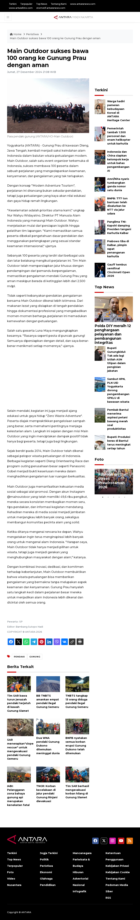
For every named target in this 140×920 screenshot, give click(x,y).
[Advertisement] (48, 378)
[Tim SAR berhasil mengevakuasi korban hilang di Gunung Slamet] (77, 774)
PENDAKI (19, 656)
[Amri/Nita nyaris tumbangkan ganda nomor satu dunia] (100, 184)
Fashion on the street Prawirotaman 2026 (112, 480)
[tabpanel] (114, 481)
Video (11, 878)
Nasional (79, 885)
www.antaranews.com (82, 4)
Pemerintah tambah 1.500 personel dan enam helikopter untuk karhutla (118, 136)
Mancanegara (82, 853)
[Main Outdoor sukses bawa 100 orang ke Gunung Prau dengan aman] (114, 309)
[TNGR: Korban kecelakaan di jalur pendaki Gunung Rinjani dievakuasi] (48, 774)
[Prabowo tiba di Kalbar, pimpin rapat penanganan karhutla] (100, 246)
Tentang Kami (59, 4)
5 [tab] (125, 497)
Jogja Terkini (49, 853)
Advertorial (80, 878)
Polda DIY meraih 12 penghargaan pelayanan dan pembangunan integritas (113, 334)
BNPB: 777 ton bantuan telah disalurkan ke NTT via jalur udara (117, 206)
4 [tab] (119, 497)
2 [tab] (108, 497)
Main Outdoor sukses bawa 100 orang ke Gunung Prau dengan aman (55, 38)
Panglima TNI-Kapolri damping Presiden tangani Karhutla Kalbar (119, 227)
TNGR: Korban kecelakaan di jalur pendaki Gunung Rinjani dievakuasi (46, 793)
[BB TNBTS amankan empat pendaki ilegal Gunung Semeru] (48, 684)
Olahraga (46, 878)
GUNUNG (34, 656)
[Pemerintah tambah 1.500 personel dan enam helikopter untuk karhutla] (100, 133)
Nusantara (14, 885)
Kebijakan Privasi (117, 866)
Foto (99, 459)
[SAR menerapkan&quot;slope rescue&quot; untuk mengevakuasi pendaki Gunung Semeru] (20, 727)
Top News (41, 4)
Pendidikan (48, 885)
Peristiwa (32, 34)
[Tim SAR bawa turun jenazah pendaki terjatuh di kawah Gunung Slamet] (19, 684)
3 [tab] (114, 497)
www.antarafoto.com (21, 8)
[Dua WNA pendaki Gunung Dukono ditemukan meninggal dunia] (48, 726)
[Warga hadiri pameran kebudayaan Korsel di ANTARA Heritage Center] (100, 106)
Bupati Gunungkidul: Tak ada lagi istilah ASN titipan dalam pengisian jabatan (116, 359)
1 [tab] (103, 497)
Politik (44, 859)
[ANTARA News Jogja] (73, 17)
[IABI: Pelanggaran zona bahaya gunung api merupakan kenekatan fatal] (19, 774)
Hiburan (78, 872)
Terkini (13, 4)
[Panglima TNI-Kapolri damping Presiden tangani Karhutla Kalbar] (100, 227)
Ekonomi (46, 872)
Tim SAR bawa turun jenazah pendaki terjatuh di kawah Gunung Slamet (19, 703)
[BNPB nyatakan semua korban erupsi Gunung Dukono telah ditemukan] (77, 726)
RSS (108, 897)
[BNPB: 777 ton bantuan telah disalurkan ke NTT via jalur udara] (100, 203)
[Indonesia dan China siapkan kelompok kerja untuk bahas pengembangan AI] (100, 157)
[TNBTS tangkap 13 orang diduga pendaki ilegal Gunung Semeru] (77, 684)
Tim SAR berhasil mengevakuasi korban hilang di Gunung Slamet (77, 791)
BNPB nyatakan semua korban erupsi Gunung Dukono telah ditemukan (76, 745)
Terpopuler (26, 4)
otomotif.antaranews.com (50, 8)
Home (17, 34)
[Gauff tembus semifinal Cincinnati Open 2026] (100, 269)
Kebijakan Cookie (118, 872)
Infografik (79, 891)
